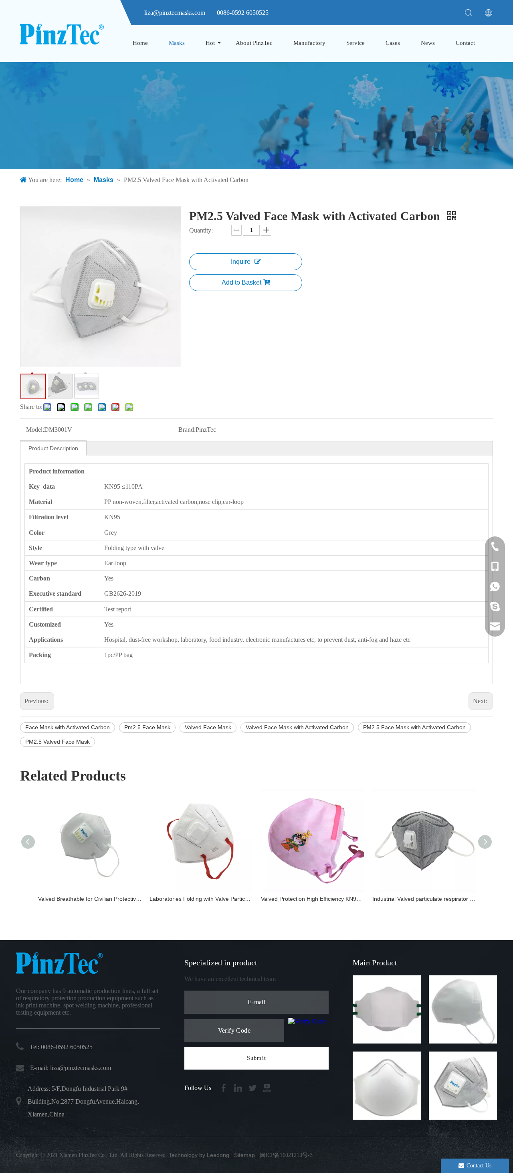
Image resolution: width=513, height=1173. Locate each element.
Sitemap (244, 1155)
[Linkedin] (239, 1087)
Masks (177, 43)
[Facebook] (224, 1087)
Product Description (53, 448)
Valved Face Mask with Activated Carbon (297, 727)
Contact (465, 43)
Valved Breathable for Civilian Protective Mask (89, 899)
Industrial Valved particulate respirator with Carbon (424, 899)
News (428, 43)
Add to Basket (241, 282)
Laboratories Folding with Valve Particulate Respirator (201, 899)
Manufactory (309, 43)
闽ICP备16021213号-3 (286, 1155)
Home (140, 43)
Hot (210, 43)
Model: (35, 429)
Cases (393, 43)
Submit (256, 1058)
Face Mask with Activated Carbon (67, 727)
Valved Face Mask (208, 727)
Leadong (218, 1155)
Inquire (240, 261)
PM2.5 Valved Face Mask (57, 741)
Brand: (187, 429)
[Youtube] (267, 1087)
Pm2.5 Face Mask (147, 727)
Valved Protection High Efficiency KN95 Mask (312, 899)
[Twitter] (253, 1087)
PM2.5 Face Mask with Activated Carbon (414, 727)
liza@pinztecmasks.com (174, 12)
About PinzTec (254, 43)
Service (355, 43)
